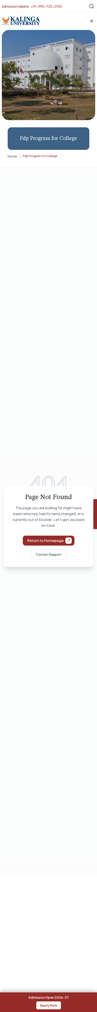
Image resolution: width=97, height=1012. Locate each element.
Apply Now (48, 1005)
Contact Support (48, 554)
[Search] (91, 6)
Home (12, 156)
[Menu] (91, 21)
